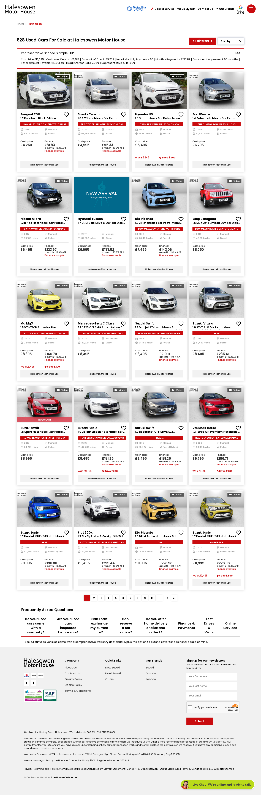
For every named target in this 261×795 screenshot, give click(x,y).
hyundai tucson (90, 219)
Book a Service (165, 9)
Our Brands (226, 9)
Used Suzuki (113, 673)
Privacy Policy (73, 679)
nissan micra (30, 219)
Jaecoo (151, 679)
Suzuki (150, 667)
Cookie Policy (73, 685)
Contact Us (205, 9)
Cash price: (26, 141)
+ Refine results (202, 41)
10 (152, 598)
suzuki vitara (202, 323)
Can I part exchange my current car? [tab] (99, 625)
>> (174, 598)
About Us (71, 667)
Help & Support (214, 769)
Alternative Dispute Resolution (75, 769)
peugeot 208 (30, 114)
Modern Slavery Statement (110, 769)
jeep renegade (204, 219)
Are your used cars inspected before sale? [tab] (68, 625)
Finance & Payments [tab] (186, 625)
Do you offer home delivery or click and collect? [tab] (156, 625)
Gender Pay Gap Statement (143, 769)
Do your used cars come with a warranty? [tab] (36, 625)
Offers (109, 679)
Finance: (49, 141)
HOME (21, 24)
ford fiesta (201, 114)
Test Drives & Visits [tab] (209, 625)
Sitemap (229, 769)
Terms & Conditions (78, 691)
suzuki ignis (29, 532)
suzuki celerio (88, 114)
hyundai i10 (144, 114)
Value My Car (186, 9)
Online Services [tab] (230, 625)
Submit (199, 721)
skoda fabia (87, 428)
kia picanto (144, 219)
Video (64, 76)
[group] (44, 90)
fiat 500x (85, 532)
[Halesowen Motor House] (20, 8)
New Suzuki (112, 667)
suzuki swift (144, 323)
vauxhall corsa (204, 428)
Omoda (151, 673)
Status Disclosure (170, 769)
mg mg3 (26, 323)
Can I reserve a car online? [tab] (126, 625)
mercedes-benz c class (96, 323)
